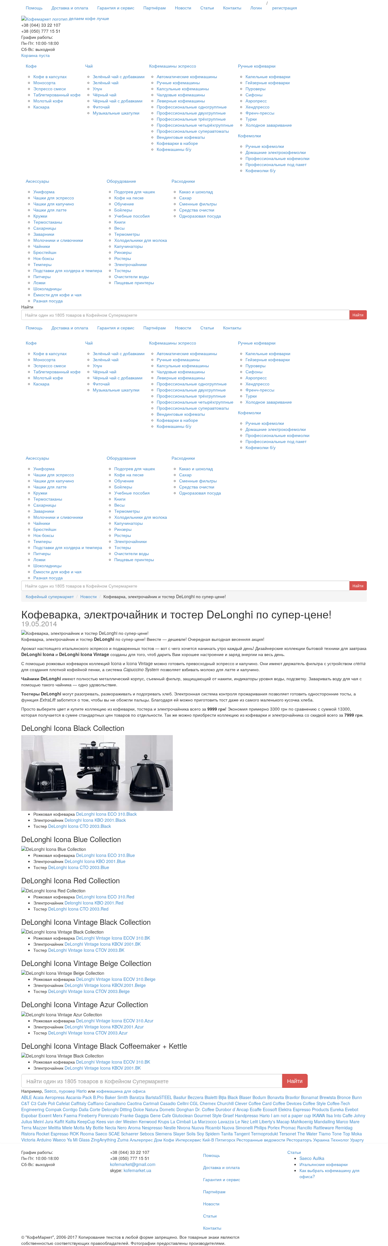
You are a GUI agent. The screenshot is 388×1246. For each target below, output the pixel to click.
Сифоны (254, 95)
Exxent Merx (50, 1115)
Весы (119, 228)
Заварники (43, 234)
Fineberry (88, 1115)
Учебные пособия (132, 216)
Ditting (126, 1109)
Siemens (163, 1134)
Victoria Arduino (36, 1140)
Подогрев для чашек (134, 191)
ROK (74, 1134)
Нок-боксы (43, 258)
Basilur (179, 1097)
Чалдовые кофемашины (181, 95)
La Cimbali (180, 1121)
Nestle (170, 1127)
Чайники (41, 246)
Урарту (357, 1140)
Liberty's (267, 1121)
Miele (67, 1127)
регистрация (284, 8)
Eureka (337, 1109)
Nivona (183, 1127)
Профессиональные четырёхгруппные (195, 125)
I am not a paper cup (291, 1115)
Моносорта (44, 82)
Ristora (28, 1134)
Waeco (59, 1140)
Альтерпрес (141, 1140)
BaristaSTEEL (159, 1097)
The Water (307, 1134)
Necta (110, 1127)
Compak (53, 1109)
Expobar (29, 1115)
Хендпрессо (257, 107)
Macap (282, 1121)
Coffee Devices (287, 1103)
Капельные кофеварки (268, 76)
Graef (228, 1115)
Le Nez (242, 1121)
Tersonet (287, 1134)
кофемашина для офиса (121, 1091)
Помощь (34, 8)
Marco (342, 1121)
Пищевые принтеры (134, 282)
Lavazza (226, 1121)
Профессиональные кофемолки (277, 158)
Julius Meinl (32, 1121)
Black (233, 1097)
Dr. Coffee (204, 1109)
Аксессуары (37, 181)
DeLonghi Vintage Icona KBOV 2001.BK (103, 944)
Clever (241, 1103)
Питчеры (42, 276)
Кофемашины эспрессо (172, 66)
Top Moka (352, 1134)
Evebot (351, 1109)
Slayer (179, 1134)
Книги (119, 222)
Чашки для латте (50, 210)
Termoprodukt (264, 1134)
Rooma (87, 1134)
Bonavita (275, 1097)
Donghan (185, 1109)
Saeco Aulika (311, 1158)
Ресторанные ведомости (260, 1140)
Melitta (54, 1127)
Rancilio (304, 1127)
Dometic (167, 1109)
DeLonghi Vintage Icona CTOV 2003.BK (86, 950)
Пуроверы (256, 88)
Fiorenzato (108, 1115)
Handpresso (246, 1115)
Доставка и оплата (70, 8)
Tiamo (325, 1134)
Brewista (327, 1097)
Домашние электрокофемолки (276, 152)
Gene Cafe (160, 1115)
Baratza (136, 1097)
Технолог (340, 1140)
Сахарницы (44, 228)
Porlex (274, 1127)
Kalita (70, 1121)
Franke (127, 1115)
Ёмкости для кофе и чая (57, 295)
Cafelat (63, 1103)
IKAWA (318, 1115)
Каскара (41, 107)
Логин (256, 8)
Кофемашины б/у (174, 149)
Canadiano (115, 1103)
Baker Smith (116, 1097)
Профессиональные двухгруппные (191, 113)
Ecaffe (256, 1109)
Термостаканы (47, 222)
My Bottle (95, 1127)
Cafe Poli (46, 1103)
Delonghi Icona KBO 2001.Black (95, 820)
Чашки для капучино (53, 204)
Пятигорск (225, 1140)
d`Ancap (240, 1109)
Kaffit (59, 1121)
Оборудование (121, 181)
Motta (79, 1127)
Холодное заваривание (269, 125)
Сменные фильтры (198, 204)
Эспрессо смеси (49, 88)
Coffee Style (314, 1103)
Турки (251, 119)
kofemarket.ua (137, 1170)
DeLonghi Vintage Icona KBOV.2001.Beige (105, 985)
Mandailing (324, 1121)
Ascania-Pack (79, 1097)
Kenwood (148, 1121)
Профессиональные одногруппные (192, 107)
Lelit (254, 1121)
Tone (337, 1134)
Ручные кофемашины (178, 82)
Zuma (123, 1140)
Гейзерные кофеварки (268, 82)
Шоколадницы (47, 288)
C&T (25, 1103)
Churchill (225, 1103)
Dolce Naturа (145, 1109)
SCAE (114, 1134)
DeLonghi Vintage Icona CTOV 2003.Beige (89, 991)
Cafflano (96, 1103)
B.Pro (98, 1097)
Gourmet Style (208, 1115)
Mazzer (40, 1127)
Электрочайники (130, 264)
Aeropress (55, 1097)
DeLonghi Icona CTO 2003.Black (79, 826)
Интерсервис (188, 1140)
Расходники (183, 181)
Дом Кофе (164, 1140)
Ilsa (329, 1115)
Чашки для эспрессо (53, 198)
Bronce (344, 1097)
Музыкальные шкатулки (116, 113)
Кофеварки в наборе (177, 143)
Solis (191, 1134)
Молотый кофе (48, 101)
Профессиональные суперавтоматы (193, 131)
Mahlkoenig (302, 1121)
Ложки (39, 282)
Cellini (183, 1103)
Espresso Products (311, 1109)
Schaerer (130, 1134)
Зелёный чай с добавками (119, 76)
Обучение (124, 204)
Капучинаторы (128, 246)
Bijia (223, 1097)
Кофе (31, 66)
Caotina (134, 1103)
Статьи (207, 8)
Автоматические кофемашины (187, 76)
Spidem (212, 1134)
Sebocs (147, 1134)
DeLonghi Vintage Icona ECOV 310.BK (113, 938)
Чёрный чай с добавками (117, 101)
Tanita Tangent (235, 1134)
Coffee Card (260, 1103)
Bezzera (195, 1097)
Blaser (245, 1097)
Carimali (151, 1103)
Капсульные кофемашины (183, 88)
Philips (260, 1127)
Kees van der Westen (117, 1121)
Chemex (208, 1103)
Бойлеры (123, 210)
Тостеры (122, 270)
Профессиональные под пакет (276, 164)
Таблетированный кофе (57, 95)
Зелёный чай (106, 82)
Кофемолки (249, 135)
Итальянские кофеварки (323, 1164)
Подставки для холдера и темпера (67, 270)
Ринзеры (123, 252)
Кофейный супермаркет (50, 596)
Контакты (232, 8)
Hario (264, 1115)
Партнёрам (154, 8)
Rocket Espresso (52, 1134)
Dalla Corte (89, 1109)
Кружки (40, 216)
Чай (89, 66)
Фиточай (101, 107)
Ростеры (122, 258)
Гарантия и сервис (115, 8)
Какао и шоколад (196, 191)
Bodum (259, 1097)
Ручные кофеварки (257, 66)
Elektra (285, 1109)
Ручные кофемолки (265, 146)
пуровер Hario (73, 1091)
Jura (49, 1121)
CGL (194, 1103)
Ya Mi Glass (78, 1140)
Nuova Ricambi (206, 1127)
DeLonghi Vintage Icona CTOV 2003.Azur (88, 1033)
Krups (163, 1121)
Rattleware (323, 1127)
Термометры (127, 234)
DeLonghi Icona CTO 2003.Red (78, 909)
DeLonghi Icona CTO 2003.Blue (78, 867)
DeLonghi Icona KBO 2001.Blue (95, 861)
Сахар (185, 198)
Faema (70, 1115)
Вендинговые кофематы (181, 137)
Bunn (357, 1097)
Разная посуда (48, 301)
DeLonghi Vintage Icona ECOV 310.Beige (116, 979)
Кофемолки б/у (261, 170)
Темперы (42, 264)
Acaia (38, 1097)
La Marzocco (204, 1121)
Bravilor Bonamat (301, 1097)
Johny (359, 1115)
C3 (33, 1103)
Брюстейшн (44, 252)
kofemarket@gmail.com (133, 1164)
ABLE (26, 1097)
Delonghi (110, 1109)
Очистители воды (131, 276)
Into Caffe (343, 1115)
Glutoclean (182, 1115)
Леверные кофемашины (181, 101)
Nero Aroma (129, 1127)
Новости (183, 8)
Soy (200, 1134)
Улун (97, 88)
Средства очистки (196, 210)
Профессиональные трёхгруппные (191, 119)
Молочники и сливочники (58, 240)
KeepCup (86, 1121)
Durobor (223, 1109)
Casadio (168, 1103)
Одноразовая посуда (200, 216)
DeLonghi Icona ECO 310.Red (105, 897)
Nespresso (152, 1127)
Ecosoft (270, 1109)
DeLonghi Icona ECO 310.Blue (105, 855)
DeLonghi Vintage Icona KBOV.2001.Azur (104, 1027)
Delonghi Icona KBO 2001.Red (94, 903)
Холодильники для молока (140, 240)
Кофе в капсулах (50, 76)
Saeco (50, 1091)
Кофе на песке (129, 198)
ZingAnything (103, 1140)
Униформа (44, 191)
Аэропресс (256, 101)
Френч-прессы (260, 113)
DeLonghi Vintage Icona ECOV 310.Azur (114, 1021)
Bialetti (211, 1097)
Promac (288, 1127)
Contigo (70, 1109)
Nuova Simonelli (237, 1127)
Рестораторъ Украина (308, 1140)
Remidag (344, 1127)
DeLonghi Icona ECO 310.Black (106, 814)
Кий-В (208, 1140)
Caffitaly (78, 1103)
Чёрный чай (104, 95)
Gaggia (142, 1115)
